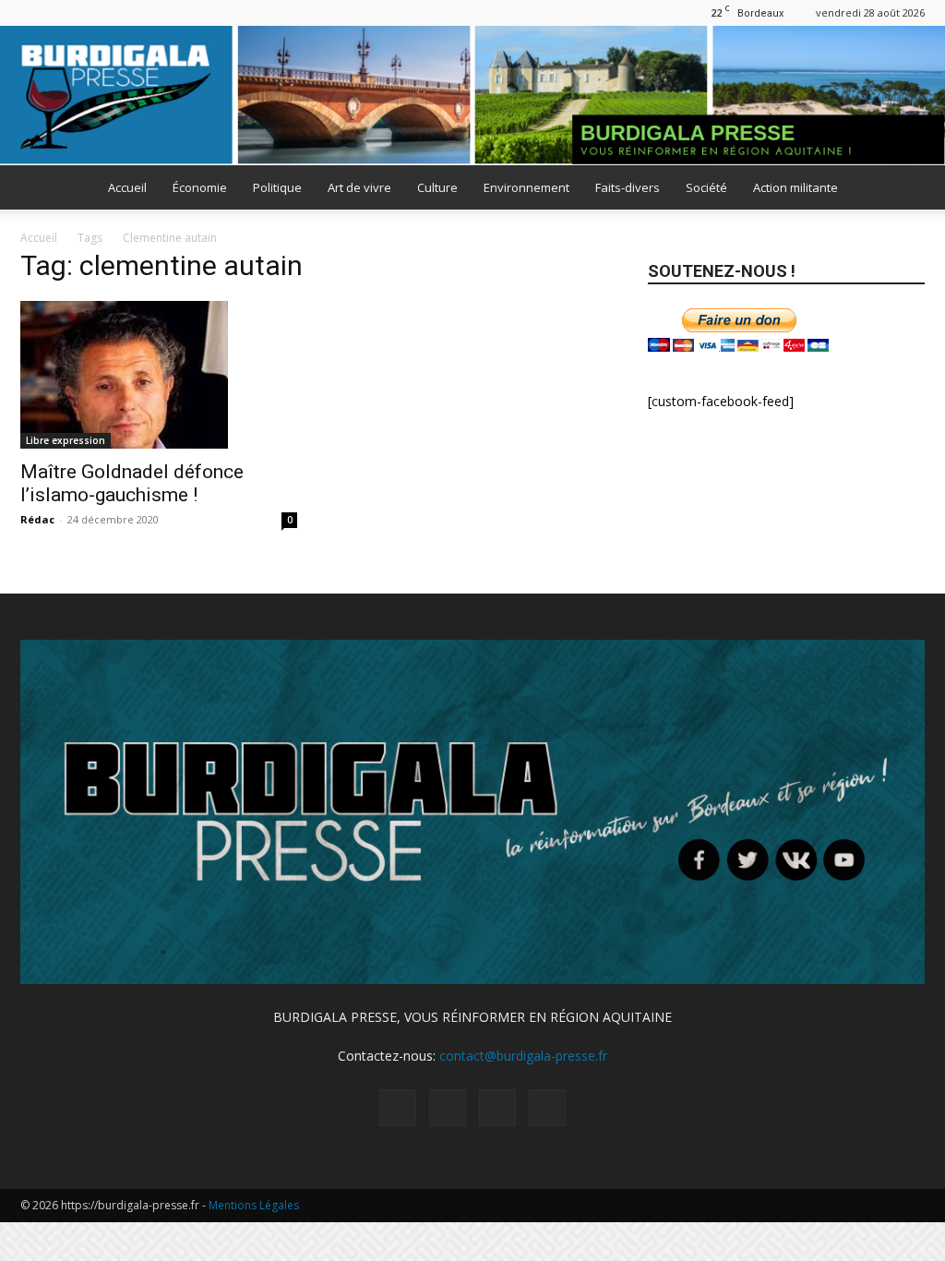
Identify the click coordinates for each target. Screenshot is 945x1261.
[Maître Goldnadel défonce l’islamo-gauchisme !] (158, 375)
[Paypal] (64, 12)
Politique (277, 187)
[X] (95, 12)
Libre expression (65, 440)
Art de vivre (359, 187)
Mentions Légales (254, 1205)
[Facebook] (34, 12)
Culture (437, 187)
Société (706, 187)
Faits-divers (627, 187)
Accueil (127, 187)
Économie (200, 187)
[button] (902, 189)
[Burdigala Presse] (472, 95)
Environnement (526, 187)
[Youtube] (125, 12)
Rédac (37, 519)
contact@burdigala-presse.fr (523, 1055)
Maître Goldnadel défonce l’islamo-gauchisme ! (132, 483)
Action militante (795, 187)
